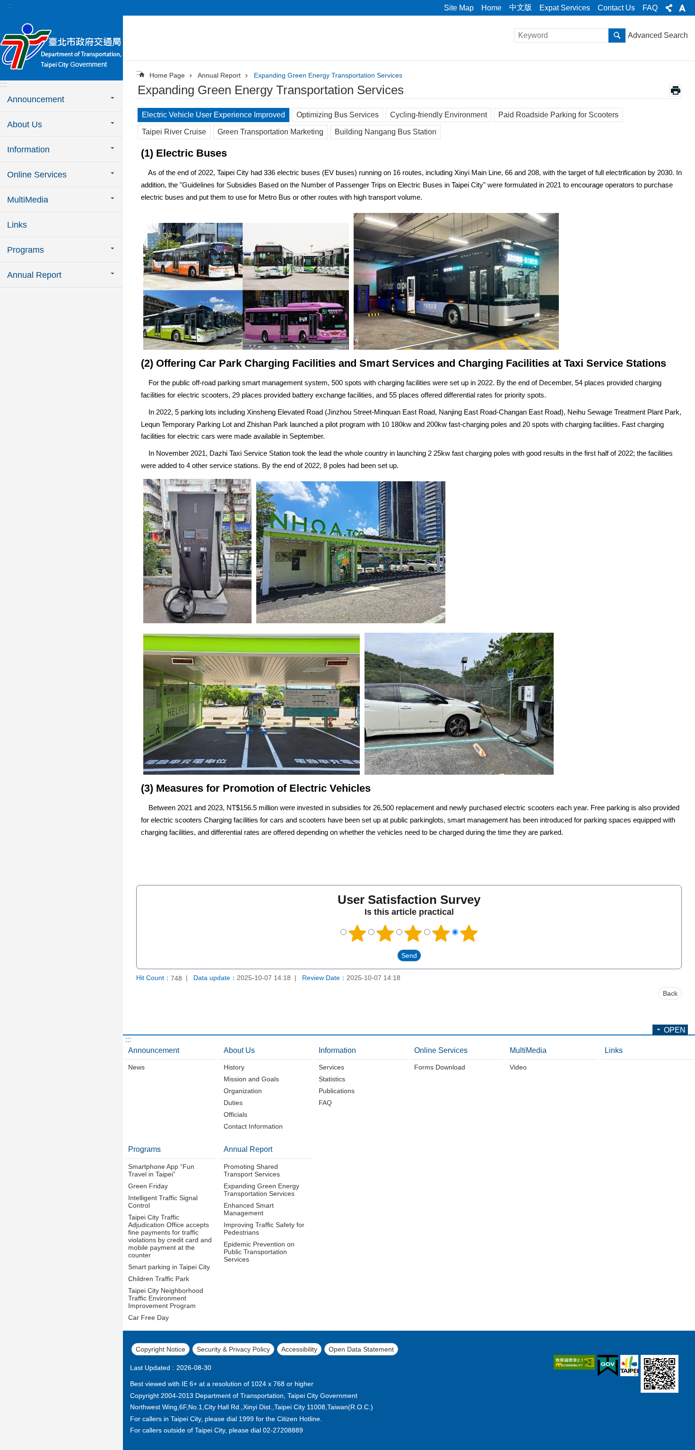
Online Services (441, 1050)
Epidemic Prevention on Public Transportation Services (259, 1251)
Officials (235, 1114)
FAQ (650, 8)
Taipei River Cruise (174, 132)
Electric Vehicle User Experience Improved (213, 115)
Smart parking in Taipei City (169, 1267)
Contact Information (253, 1126)
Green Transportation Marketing (270, 132)
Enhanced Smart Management (249, 1209)
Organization (243, 1091)
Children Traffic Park (158, 1278)
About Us (239, 1050)
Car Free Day (148, 1317)
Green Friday (148, 1186)
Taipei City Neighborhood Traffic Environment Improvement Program (165, 1298)
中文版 (520, 7)
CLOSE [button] (669, 8)
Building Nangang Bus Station (385, 132)
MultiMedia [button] (27, 199)
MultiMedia (528, 1050)
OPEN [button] (675, 1030)
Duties (233, 1102)
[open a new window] (574, 1362)
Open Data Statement (361, 1349)
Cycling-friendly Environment (438, 115)
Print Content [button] (675, 90)
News (136, 1067)
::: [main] (139, 73)
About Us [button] (24, 124)
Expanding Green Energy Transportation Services (328, 75)
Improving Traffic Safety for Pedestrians (264, 1228)
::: (10, 5)
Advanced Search (658, 35)
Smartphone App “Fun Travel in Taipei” (161, 1170)
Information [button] (28, 149)
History (234, 1067)
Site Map (459, 8)
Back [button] (670, 993)
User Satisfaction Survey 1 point (357, 933)
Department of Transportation (61, 47)
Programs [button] (25, 250)
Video (518, 1067)
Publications (337, 1091)
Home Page (167, 75)
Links (17, 225)
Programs (144, 1149)
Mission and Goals (251, 1079)
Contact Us (616, 8)
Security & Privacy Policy (233, 1349)
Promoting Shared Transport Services (252, 1170)
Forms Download (439, 1067)
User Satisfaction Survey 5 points (469, 933)
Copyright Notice (160, 1349)
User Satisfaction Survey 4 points (441, 933)
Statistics (332, 1079)
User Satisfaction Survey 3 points (413, 933)
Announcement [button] (35, 99)
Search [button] (617, 35)
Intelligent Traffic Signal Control (163, 1201)
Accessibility (299, 1349)
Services (331, 1067)
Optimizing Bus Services (337, 115)
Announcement (153, 1050)
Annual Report (219, 75)
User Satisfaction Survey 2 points (385, 933)
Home (491, 8)
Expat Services (564, 8)
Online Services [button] (37, 174)
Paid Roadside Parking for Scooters (558, 115)
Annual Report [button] (34, 275)
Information (337, 1050)
